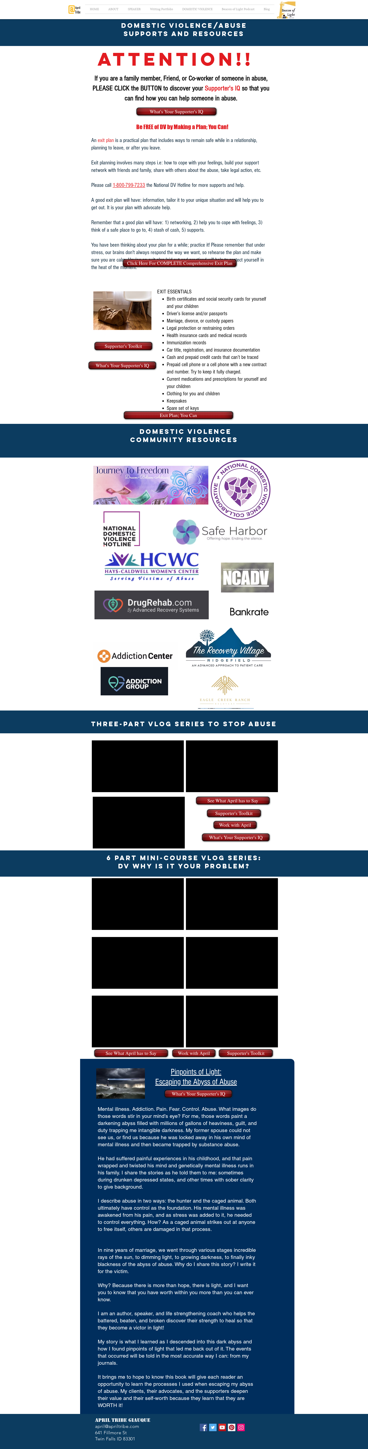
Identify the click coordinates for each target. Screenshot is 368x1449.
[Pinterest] (231, 1427)
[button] (134, 9)
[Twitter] (213, 1427)
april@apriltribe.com (117, 1426)
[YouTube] (222, 1427)
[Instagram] (241, 1427)
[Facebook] (203, 1427)
